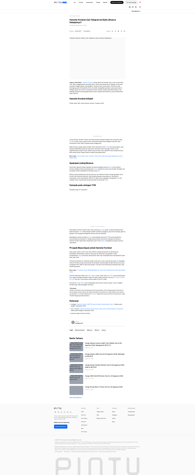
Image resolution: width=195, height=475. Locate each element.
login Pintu (110, 275)
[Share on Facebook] (115, 31)
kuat (98, 171)
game (101, 230)
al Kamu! (74, 158)
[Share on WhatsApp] (124, 31)
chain (90, 237)
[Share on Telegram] (121, 31)
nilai (118, 178)
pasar (103, 241)
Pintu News (72, 16)
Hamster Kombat (88, 82)
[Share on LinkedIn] (118, 31)
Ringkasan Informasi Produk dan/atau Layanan (107, 451)
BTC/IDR (116, 277)
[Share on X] (112, 31)
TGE (107, 147)
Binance (109, 167)
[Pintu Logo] (60, 2)
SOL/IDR (71, 279)
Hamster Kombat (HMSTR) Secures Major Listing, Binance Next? (95, 304)
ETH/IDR (121, 277)
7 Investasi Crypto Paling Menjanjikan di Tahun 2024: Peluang (94, 270)
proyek (71, 141)
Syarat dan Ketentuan (59, 451)
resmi (95, 169)
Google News (80, 283)
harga (80, 255)
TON (80, 231)
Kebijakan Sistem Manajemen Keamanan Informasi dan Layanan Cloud (84, 451)
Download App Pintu (60, 426)
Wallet (72, 309)
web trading (91, 275)
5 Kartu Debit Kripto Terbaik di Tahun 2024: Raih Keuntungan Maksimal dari (98, 156)
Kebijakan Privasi (67, 451)
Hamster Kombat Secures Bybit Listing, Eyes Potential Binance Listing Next (101, 309)
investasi (93, 294)
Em (112, 270)
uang (78, 294)
